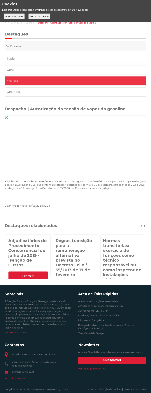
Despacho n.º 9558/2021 (36, 181)
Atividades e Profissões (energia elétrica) (101, 306)
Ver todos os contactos (17, 378)
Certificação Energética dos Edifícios (98, 315)
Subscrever (112, 360)
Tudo (11, 58)
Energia (30, 23)
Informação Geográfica (91, 320)
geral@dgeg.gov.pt (23, 372)
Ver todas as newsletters (92, 368)
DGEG (64, 389)
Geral (11, 70)
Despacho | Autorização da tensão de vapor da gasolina (67, 23)
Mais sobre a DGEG (15, 332)
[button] (141, 226)
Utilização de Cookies (110, 389)
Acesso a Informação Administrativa (98, 301)
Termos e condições (134, 389)
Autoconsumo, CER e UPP (93, 310)
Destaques (16, 23)
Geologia (13, 92)
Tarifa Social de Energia (91, 333)
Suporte (91, 389)
